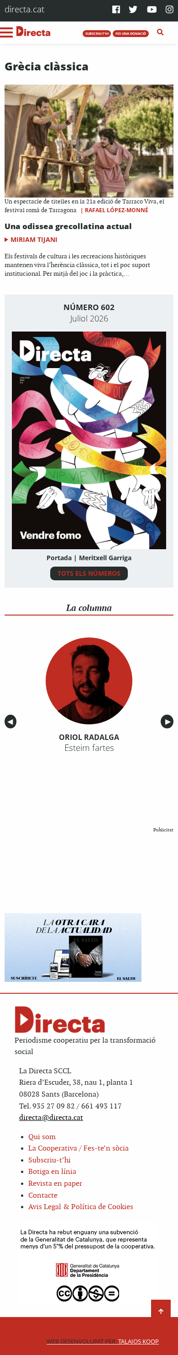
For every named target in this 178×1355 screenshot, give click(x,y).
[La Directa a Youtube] (152, 10)
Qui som (42, 1137)
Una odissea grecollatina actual (68, 226)
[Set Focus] (160, 32)
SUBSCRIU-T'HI (97, 33)
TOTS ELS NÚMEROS (89, 573)
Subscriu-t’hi (49, 1160)
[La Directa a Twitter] (133, 10)
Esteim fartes (89, 748)
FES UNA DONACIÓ (130, 33)
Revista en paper (55, 1183)
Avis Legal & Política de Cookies (80, 1207)
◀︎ (11, 721)
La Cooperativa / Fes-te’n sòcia (78, 1148)
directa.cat (24, 9)
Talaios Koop (103, 1341)
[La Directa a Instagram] (169, 10)
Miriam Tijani (34, 239)
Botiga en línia (52, 1172)
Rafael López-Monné (116, 210)
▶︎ (169, 721)
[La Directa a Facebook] (116, 10)
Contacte (43, 1195)
